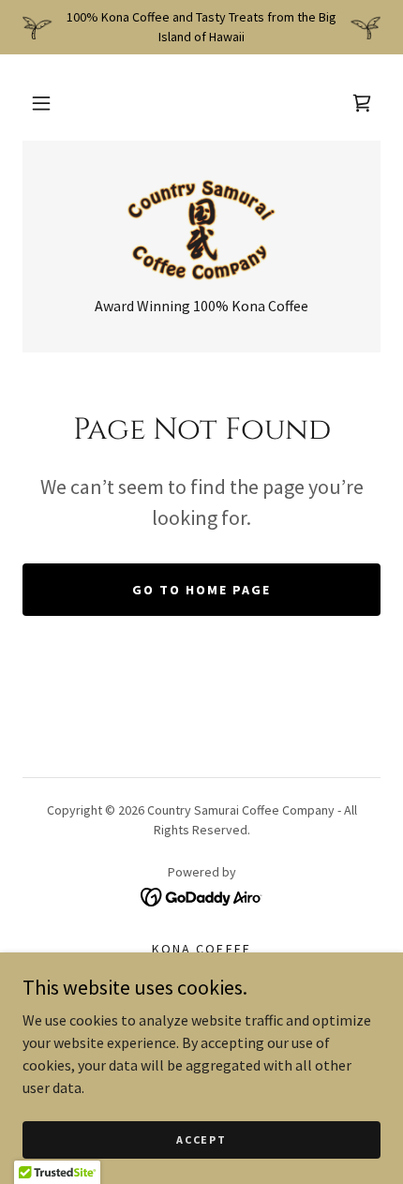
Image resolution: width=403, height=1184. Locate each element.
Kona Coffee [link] (201, 948)
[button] (41, 103)
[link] (362, 103)
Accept (201, 1139)
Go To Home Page (201, 589)
